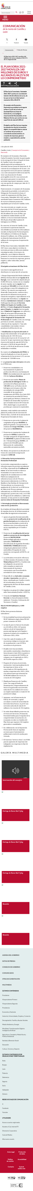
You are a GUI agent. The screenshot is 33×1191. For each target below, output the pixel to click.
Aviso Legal (10, 1152)
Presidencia (6, 1008)
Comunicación (9, 50)
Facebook (5, 1108)
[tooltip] (20, 12)
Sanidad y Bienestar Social (10, 1040)
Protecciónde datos (22, 1153)
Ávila (3, 1061)
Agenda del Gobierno (10, 955)
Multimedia (7, 985)
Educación (5, 1045)
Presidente (5, 995)
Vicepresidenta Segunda (10, 1003)
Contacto (11, 1167)
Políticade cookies (10, 1160)
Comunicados (8, 973)
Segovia (4, 1081)
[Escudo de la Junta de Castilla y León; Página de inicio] (5, 9)
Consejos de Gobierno (11, 967)
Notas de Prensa (8, 961)
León (3, 1069)
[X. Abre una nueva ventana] (7, 40)
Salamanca (5, 1077)
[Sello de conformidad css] (11, 1179)
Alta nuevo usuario (8, 1139)
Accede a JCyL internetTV (10, 1126)
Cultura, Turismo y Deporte (10, 1049)
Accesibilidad (22, 1159)
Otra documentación (11, 979)
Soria (4, 1085)
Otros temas (29, 12)
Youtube (5, 1112)
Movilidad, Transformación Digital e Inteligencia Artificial (13, 1029)
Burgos (4, 1065)
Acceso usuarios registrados (11, 1122)
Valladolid (5, 1090)
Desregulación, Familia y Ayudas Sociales (15, 1020)
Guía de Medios (7, 1135)
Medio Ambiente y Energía (10, 1024)
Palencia (5, 1073)
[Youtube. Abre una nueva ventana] (26, 40)
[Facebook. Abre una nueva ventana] (16, 40)
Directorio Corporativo (9, 1131)
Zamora (4, 1094)
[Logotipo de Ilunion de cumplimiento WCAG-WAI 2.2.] (16, 1187)
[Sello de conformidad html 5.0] (21, 1179)
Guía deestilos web (21, 1167)
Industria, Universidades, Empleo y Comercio (16, 1016)
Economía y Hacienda (9, 1012)
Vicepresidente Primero (9, 999)
